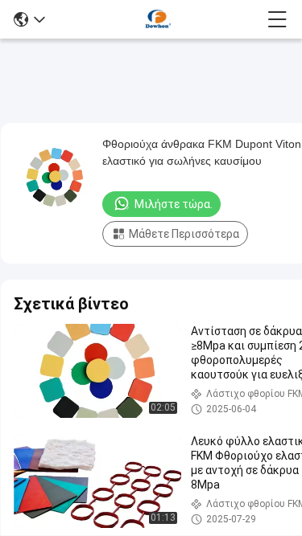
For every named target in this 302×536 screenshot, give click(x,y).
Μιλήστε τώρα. (173, 204)
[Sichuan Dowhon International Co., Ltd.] (156, 19)
